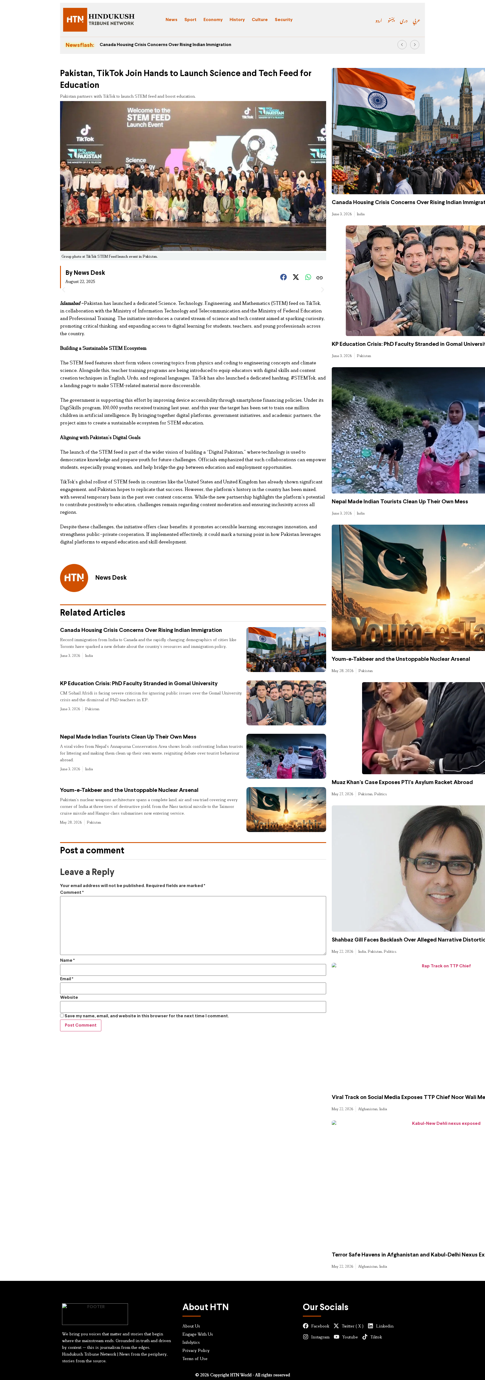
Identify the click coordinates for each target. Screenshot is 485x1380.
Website (69, 997)
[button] (402, 44)
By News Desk (85, 273)
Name (67, 960)
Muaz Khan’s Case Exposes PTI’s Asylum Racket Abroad (402, 782)
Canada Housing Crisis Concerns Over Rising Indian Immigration (165, 45)
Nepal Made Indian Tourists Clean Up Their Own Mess (128, 737)
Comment (72, 892)
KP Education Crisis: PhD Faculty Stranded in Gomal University (139, 683)
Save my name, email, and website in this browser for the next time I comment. (147, 1016)
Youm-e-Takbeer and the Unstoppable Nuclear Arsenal (129, 790)
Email (66, 979)
